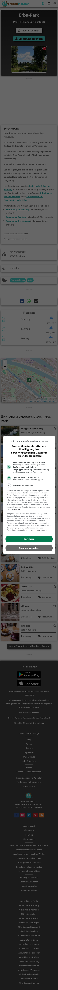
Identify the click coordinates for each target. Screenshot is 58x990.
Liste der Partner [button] (14, 509)
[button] (29, 485)
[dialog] (29, 495)
